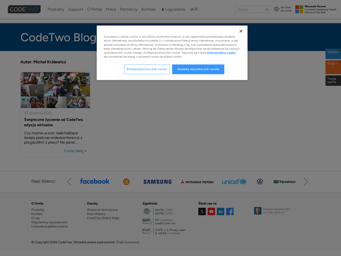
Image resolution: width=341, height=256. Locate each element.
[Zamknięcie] (241, 31)
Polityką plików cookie (221, 52)
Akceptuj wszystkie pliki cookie (198, 69)
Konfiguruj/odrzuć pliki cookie (147, 69)
